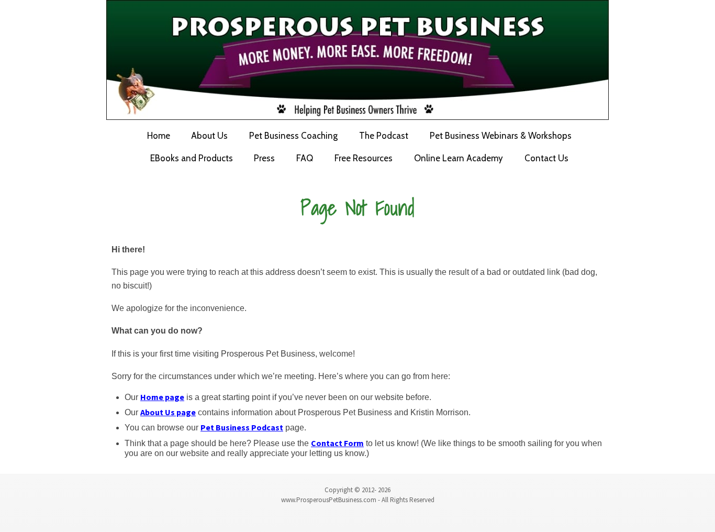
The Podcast (383, 135)
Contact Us (546, 158)
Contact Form (337, 443)
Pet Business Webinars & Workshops (501, 135)
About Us (209, 135)
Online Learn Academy (458, 158)
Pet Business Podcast (241, 427)
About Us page (168, 412)
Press (264, 158)
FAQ (304, 158)
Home (158, 135)
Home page (162, 397)
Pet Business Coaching (293, 135)
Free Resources (363, 158)
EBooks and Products (191, 158)
